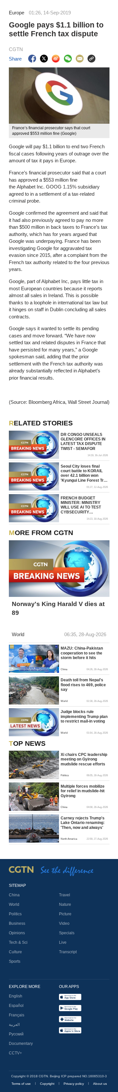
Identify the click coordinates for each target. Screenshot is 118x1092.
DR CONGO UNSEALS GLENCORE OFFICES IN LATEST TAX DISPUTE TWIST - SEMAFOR (83, 442)
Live (63, 942)
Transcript (68, 952)
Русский (16, 1034)
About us (100, 1083)
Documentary (21, 1043)
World (14, 904)
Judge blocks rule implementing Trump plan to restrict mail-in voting (84, 716)
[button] (12, 668)
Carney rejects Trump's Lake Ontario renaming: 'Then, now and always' (83, 823)
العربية (14, 1024)
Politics (15, 914)
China (14, 895)
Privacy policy (74, 1083)
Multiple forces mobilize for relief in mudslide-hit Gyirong (83, 791)
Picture (65, 914)
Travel (64, 895)
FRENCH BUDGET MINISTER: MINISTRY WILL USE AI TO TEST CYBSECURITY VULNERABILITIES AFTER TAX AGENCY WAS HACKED (81, 505)
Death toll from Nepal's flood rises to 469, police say (83, 684)
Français (16, 1015)
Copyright (47, 1083)
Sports (14, 961)
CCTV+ (15, 1053)
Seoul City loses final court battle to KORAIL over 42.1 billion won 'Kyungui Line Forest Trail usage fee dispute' (84, 473)
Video (64, 923)
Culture (15, 952)
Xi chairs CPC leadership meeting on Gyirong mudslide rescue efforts (84, 759)
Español (16, 1005)
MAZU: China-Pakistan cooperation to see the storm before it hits (82, 653)
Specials (66, 933)
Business (17, 923)
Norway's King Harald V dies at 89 (58, 608)
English (15, 996)
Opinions (17, 933)
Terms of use (21, 1083)
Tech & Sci (18, 942)
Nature (65, 904)
